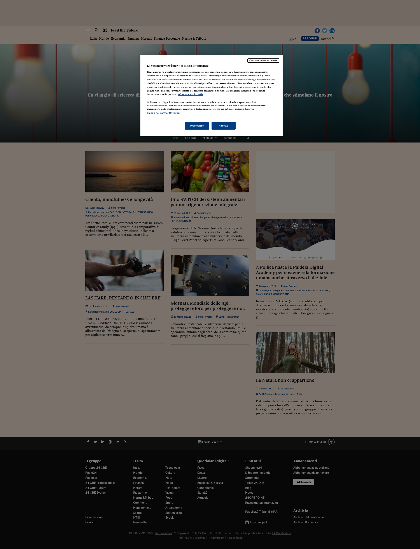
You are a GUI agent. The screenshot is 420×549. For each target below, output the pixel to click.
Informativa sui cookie (190, 94)
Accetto (224, 125)
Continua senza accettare (263, 60)
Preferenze (197, 125)
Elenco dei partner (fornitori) (163, 113)
